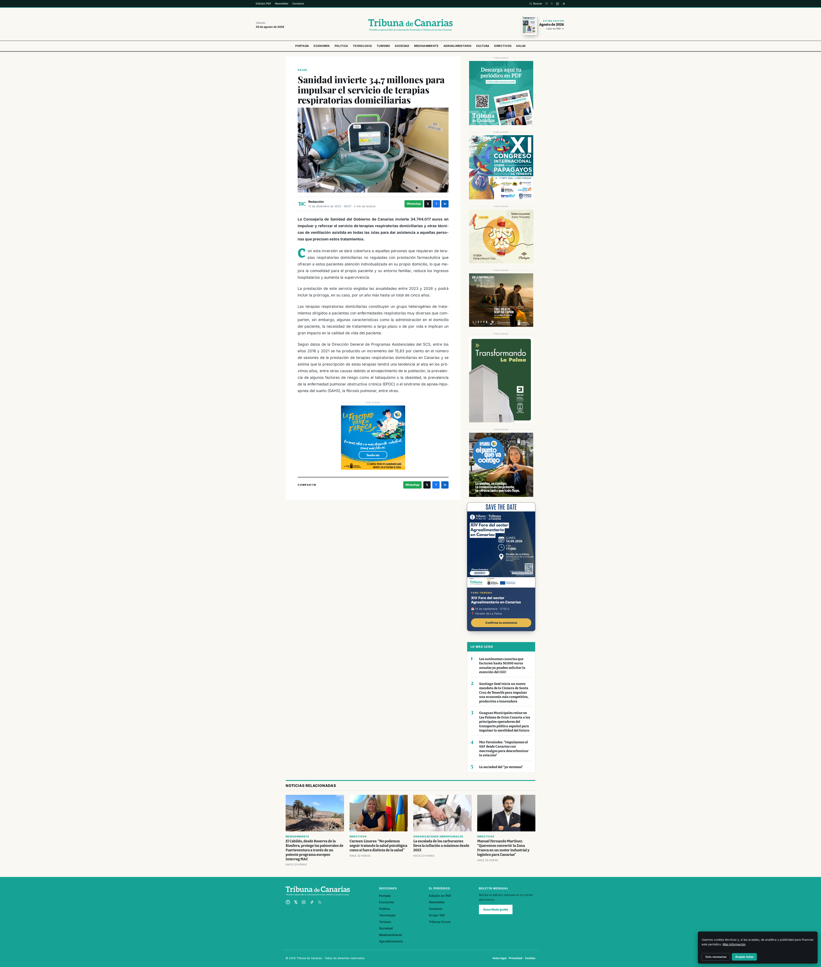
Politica (341, 45)
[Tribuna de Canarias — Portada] (410, 25)
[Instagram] (557, 3)
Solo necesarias (715, 956)
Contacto (298, 3)
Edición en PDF (440, 895)
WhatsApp (414, 203)
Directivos (502, 45)
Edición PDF (263, 3)
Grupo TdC (437, 915)
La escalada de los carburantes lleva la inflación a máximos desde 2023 (441, 845)
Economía (322, 45)
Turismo (383, 45)
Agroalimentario (457, 45)
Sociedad (402, 45)
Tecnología (362, 45)
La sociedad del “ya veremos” (501, 767)
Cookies (530, 958)
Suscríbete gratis (495, 909)
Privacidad (515, 958)
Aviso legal (499, 958)
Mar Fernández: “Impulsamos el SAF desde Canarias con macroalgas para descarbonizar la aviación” (504, 748)
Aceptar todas (744, 956)
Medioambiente (426, 45)
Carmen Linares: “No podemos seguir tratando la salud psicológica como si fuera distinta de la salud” (378, 845)
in (445, 203)
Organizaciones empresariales (438, 836)
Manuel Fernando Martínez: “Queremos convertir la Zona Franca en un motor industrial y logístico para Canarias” (503, 848)
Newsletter (281, 3)
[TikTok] (563, 3)
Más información (734, 944)
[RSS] (320, 902)
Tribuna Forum (440, 922)
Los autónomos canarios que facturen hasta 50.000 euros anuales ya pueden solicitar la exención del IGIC (502, 665)
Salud (521, 45)
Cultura (482, 45)
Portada (302, 45)
